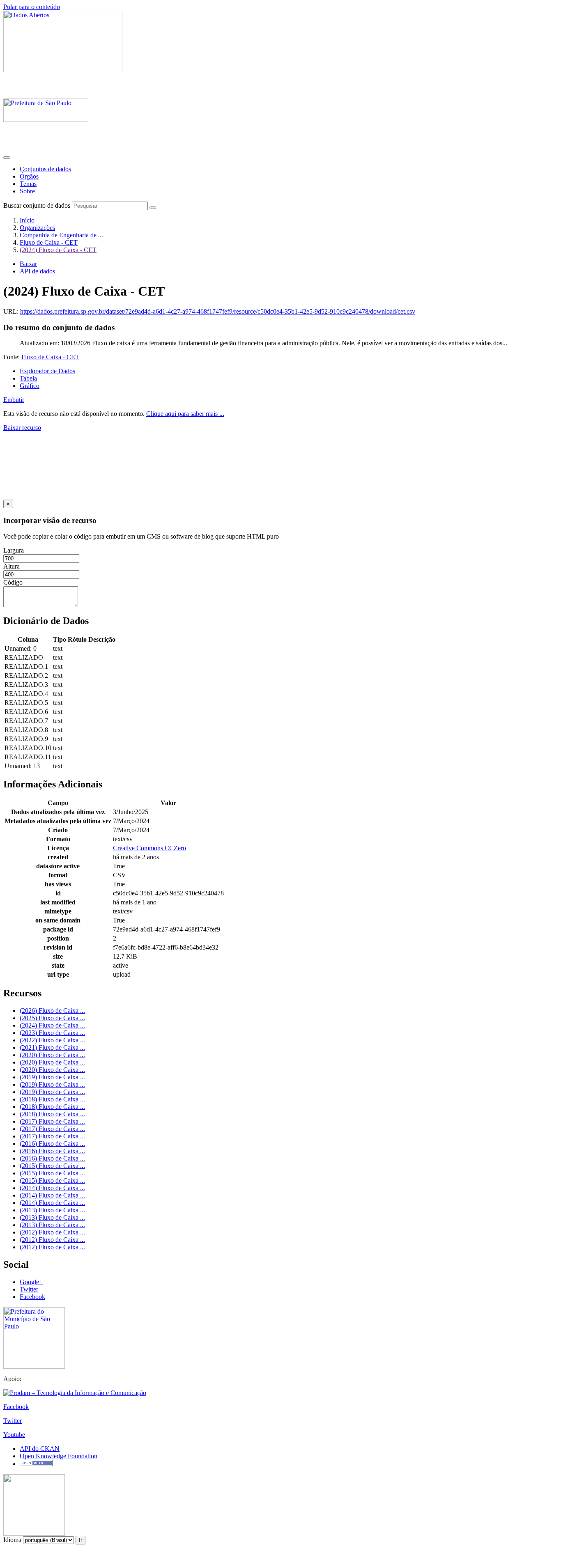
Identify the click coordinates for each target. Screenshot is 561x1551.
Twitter (29, 1289)
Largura (13, 550)
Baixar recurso (22, 427)
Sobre (27, 191)
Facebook (32, 1296)
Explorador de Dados (47, 370)
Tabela (28, 378)
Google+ (31, 1281)
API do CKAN (40, 1448)
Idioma (12, 1539)
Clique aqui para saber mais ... (185, 413)
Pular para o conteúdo (31, 6)
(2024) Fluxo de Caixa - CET (58, 249)
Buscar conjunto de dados (36, 205)
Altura (11, 566)
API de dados (37, 271)
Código (13, 582)
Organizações (37, 227)
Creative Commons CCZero (149, 847)
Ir (80, 1540)
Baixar (28, 263)
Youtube (14, 1434)
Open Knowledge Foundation (58, 1455)
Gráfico (29, 385)
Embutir (13, 399)
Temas (28, 183)
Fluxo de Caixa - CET (49, 242)
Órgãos (29, 176)
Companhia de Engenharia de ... (61, 235)
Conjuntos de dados (45, 168)
